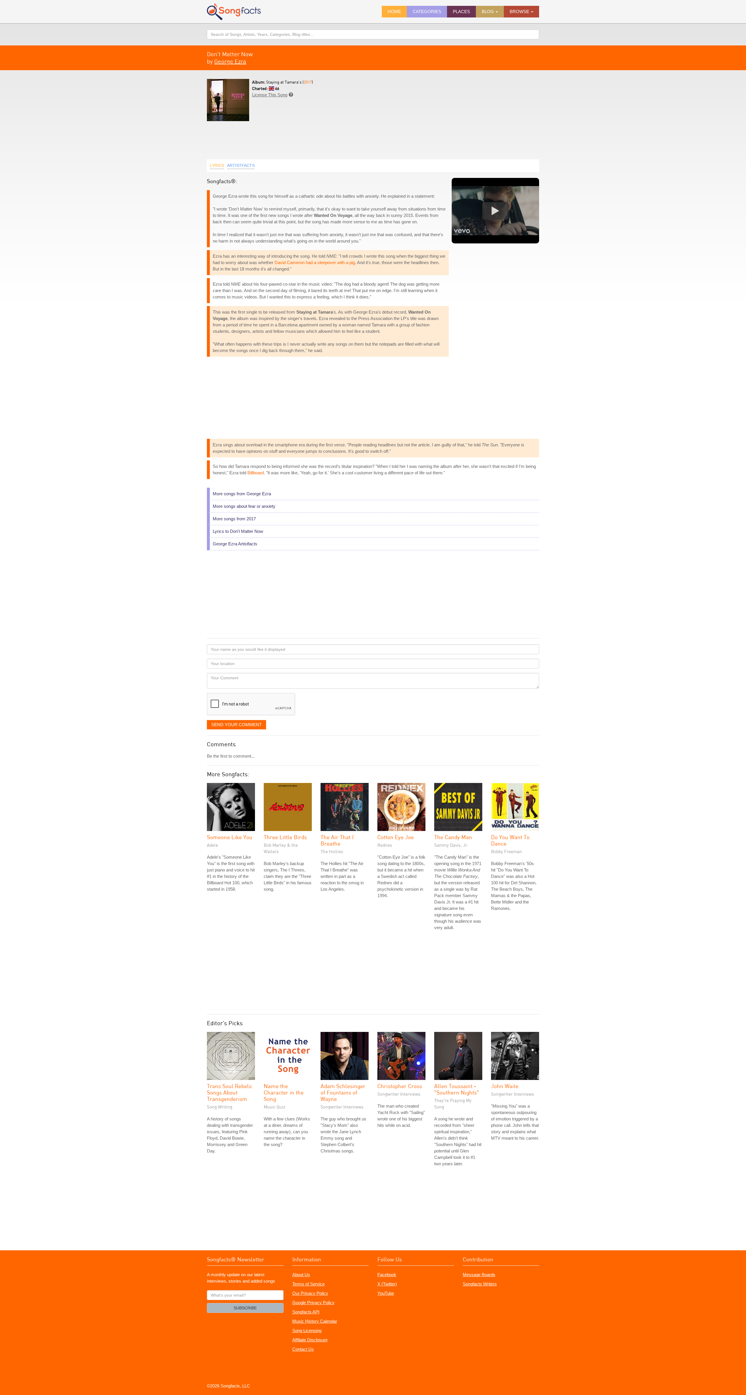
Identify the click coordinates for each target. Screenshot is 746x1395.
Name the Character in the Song (284, 1092)
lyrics (217, 165)
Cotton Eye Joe (395, 837)
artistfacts (241, 165)
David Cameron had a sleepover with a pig (315, 262)
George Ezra (230, 61)
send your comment (236, 724)
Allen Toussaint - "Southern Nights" (456, 1089)
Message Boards (479, 1274)
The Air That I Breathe (337, 840)
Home (394, 11)
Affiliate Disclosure (310, 1339)
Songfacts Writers (480, 1283)
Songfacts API (305, 1311)
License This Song (269, 94)
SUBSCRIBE (245, 1308)
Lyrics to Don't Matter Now (238, 531)
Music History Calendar (314, 1321)
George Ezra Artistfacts (235, 543)
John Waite (504, 1086)
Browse (520, 11)
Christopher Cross (399, 1086)
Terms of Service (308, 1283)
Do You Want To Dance (510, 840)
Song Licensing (306, 1330)
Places (461, 11)
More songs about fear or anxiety (244, 506)
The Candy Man (453, 837)
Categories (427, 11)
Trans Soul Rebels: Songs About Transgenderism (230, 1092)
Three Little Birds (285, 837)
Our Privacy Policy (310, 1293)
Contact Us (303, 1349)
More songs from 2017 (234, 518)
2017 (308, 81)
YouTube (385, 1293)
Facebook (386, 1274)
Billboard (255, 472)
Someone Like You (229, 837)
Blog (488, 11)
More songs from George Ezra (242, 493)
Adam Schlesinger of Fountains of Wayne (343, 1092)
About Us (301, 1274)
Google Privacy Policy (313, 1302)
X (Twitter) (387, 1283)
